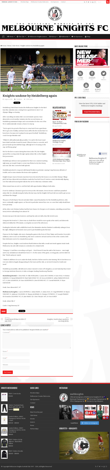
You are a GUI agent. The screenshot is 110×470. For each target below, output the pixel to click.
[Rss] (84, 2)
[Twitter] (88, 2)
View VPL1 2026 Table (92, 112)
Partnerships (34, 429)
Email (5, 358)
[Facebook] (86, 2)
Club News (15, 45)
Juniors (32, 422)
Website (5, 365)
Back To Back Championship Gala (59, 122)
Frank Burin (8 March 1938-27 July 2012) (15, 319)
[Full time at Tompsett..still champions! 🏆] (90, 412)
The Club (21, 36)
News (11, 36)
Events (32, 419)
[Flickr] (91, 2)
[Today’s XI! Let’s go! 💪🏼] (103, 412)
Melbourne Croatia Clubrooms (40, 2)
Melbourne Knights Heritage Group (59, 141)
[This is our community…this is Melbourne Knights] (65, 412)
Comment (6, 332)
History (53, 36)
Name (5, 351)
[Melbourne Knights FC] (55, 19)
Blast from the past (36, 412)
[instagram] (95, 2)
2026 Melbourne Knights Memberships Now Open (61, 160)
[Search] (107, 2)
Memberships (25, 2)
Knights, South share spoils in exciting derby (58, 319)
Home (3, 36)
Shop (88, 36)
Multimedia (64, 36)
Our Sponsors (55, 2)
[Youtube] (93, 2)
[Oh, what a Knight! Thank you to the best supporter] (78, 412)
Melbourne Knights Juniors (38, 36)
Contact (63, 2)
